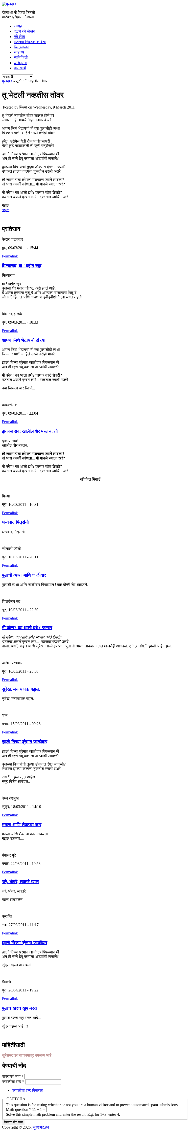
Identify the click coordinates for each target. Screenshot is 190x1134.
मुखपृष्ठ (7, 81)
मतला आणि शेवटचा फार (21, 824)
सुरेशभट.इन (41, 1127)
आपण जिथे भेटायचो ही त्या (23, 340)
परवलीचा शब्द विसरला (27, 1090)
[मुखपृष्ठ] (9, 4)
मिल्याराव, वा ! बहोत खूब (21, 265)
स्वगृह (18, 26)
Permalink (10, 256)
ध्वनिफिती (21, 57)
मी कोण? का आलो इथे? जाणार (27, 627)
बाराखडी (20, 68)
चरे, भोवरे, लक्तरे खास (20, 881)
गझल (5, 210)
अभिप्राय (20, 63)
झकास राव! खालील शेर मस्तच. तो (30, 431)
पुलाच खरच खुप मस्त (19, 1008)
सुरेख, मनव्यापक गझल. (21, 689)
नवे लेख (19, 37)
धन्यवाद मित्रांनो (15, 522)
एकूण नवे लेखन (24, 31)
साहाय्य (19, 52)
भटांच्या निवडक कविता (30, 42)
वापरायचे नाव (13, 1076)
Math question (18, 1109)
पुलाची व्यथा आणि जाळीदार (24, 575)
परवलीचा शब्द (13, 1081)
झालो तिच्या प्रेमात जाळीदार (24, 741)
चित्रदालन (21, 47)
